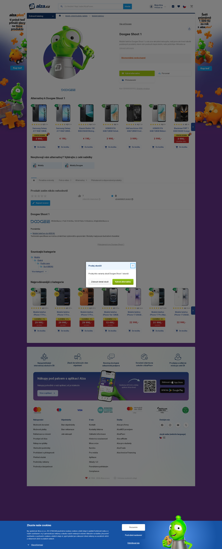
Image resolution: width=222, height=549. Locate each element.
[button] (133, 266)
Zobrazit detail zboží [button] (99, 282)
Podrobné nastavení (133, 535)
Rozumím (133, 527)
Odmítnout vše (133, 543)
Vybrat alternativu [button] (123, 282)
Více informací (37, 545)
